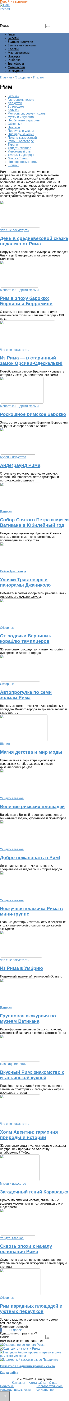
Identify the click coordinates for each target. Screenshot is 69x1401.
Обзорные (15, 123)
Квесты (13, 49)
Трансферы (16, 63)
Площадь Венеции (21, 134)
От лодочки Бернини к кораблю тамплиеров (26, 638)
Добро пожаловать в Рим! (30, 857)
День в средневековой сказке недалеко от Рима (34, 241)
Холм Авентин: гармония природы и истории (29, 1134)
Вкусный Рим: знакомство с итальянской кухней (32, 1075)
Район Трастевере (21, 141)
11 (10, 1330)
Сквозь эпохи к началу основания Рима (26, 1249)
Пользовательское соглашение (49, 1388)
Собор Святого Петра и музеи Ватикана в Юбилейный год (34, 522)
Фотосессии (16, 67)
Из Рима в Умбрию (21, 968)
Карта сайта (9, 1372)
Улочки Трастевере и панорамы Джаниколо (25, 582)
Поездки (14, 56)
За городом (16, 106)
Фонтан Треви (18, 158)
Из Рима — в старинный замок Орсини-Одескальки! (31, 360)
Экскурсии (15, 71)
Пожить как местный (22, 137)
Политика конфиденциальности (15, 1388)
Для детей (15, 103)
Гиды (11, 34)
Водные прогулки (20, 42)
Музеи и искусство (21, 117)
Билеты (13, 38)
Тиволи (13, 144)
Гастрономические (21, 99)
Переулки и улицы (21, 130)
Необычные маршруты (24, 120)
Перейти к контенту (14, 1)
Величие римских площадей (32, 806)
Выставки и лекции (22, 45)
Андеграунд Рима (20, 465)
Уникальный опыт (20, 151)
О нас (53, 1382)
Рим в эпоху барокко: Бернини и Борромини (26, 301)
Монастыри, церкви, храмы (27, 113)
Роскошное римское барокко (33, 414)
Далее (17, 1330)
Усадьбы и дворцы (21, 155)
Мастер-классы (19, 52)
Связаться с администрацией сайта (27, 1366)
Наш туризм (10, 12)
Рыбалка (14, 60)
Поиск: (5, 25)
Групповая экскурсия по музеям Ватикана (28, 1018)
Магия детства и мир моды (31, 752)
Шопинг (13, 165)
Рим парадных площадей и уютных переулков (31, 1308)
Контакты (18, 1382)
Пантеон (14, 127)
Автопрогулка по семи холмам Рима (26, 695)
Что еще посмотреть (22, 161)
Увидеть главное (19, 148)
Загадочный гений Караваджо (34, 1191)
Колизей (13, 110)
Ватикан (13, 96)
